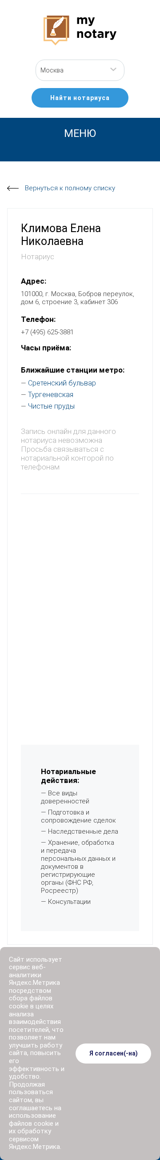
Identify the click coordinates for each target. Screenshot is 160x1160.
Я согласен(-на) (113, 1053)
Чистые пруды (51, 406)
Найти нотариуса (80, 97)
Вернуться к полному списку (70, 188)
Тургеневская (50, 394)
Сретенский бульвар (62, 383)
